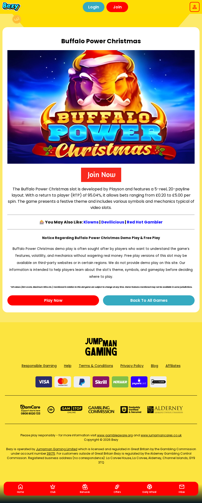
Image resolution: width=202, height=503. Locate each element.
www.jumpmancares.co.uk (161, 435)
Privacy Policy (132, 365)
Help (67, 365)
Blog (154, 365)
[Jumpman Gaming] (101, 354)
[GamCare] (30, 409)
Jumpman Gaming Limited (56, 449)
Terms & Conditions (96, 365)
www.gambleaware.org (115, 435)
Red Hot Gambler (145, 222)
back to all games (149, 300)
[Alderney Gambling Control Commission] (165, 409)
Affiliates (173, 365)
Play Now (53, 300)
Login (93, 7)
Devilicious (112, 222)
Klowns (91, 222)
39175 (51, 453)
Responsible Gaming (39, 365)
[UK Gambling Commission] (101, 409)
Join (117, 7)
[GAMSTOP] (72, 409)
